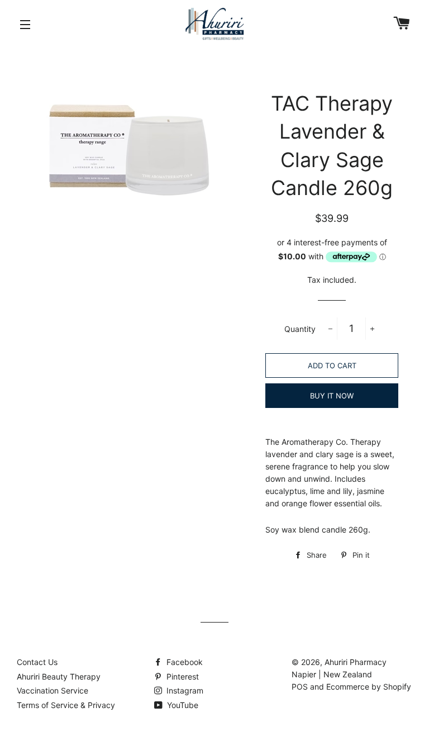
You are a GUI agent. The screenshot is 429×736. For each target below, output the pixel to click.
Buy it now (332, 395)
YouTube (181, 705)
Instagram (183, 690)
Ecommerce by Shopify (368, 686)
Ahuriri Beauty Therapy (59, 676)
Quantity (300, 329)
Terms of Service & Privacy (66, 705)
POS (300, 686)
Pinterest (181, 676)
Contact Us (37, 662)
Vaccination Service (52, 690)
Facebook (183, 662)
